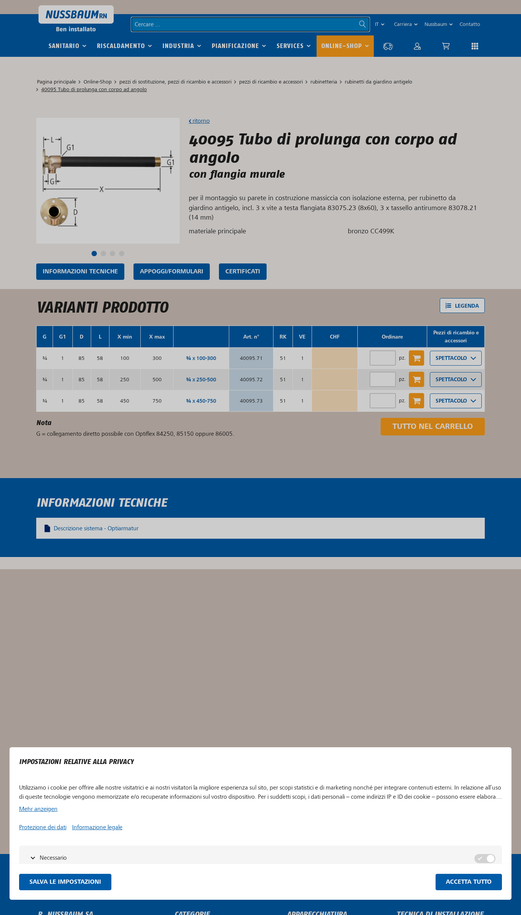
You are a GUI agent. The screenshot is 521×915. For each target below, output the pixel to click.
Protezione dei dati (42, 827)
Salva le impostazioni (65, 882)
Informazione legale (97, 827)
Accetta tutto (469, 882)
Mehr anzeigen (38, 809)
